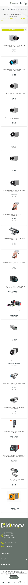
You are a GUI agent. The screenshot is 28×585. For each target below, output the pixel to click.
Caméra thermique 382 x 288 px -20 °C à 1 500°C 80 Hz (14, 93)
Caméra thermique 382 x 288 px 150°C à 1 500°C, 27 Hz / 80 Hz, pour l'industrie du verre (14, 142)
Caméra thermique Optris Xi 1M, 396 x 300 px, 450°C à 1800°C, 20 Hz (14, 384)
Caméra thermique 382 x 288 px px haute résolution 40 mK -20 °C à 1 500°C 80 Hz (14, 118)
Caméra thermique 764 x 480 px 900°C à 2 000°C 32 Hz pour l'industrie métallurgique (14, 46)
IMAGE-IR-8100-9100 (14, 291)
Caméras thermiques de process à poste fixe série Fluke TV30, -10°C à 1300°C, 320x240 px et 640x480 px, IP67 (14, 335)
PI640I (14, 170)
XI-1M (14, 387)
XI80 (14, 267)
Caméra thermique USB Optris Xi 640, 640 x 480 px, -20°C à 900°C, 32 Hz (14, 408)
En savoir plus (13, 574)
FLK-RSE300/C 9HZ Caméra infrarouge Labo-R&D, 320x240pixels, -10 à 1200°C (14, 504)
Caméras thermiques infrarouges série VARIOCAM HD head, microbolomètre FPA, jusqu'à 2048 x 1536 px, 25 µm (14, 360)
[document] (14, 575)
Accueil (6, 14)
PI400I (14, 98)
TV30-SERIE (14, 339)
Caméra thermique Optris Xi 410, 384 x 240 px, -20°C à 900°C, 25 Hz (14, 239)
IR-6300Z (14, 460)
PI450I (14, 122)
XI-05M (14, 484)
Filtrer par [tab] (12, 29)
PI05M (14, 50)
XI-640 (14, 412)
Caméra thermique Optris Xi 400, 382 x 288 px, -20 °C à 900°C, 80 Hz (14, 215)
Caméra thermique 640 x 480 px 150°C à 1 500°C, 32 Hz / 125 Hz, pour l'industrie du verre (14, 191)
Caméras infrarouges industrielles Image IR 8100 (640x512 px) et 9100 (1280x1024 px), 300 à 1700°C (14, 287)
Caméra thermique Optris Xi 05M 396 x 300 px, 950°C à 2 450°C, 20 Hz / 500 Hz (14, 480)
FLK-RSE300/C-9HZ (14, 508)
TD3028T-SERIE (14, 436)
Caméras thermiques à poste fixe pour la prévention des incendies (14, 432)
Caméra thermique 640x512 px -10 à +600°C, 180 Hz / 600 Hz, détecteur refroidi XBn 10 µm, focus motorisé (14, 456)
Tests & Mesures (16, 14)
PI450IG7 (14, 146)
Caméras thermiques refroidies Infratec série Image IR (14, 310)
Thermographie (12, 16)
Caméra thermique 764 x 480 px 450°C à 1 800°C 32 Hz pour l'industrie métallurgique (14, 70)
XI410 (14, 243)
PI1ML (14, 74)
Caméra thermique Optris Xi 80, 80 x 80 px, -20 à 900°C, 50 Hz (14, 263)
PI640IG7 (14, 194)
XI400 (14, 219)
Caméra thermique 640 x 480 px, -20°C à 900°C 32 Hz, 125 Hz (14, 167)
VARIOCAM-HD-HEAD (14, 363)
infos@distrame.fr (8, 546)
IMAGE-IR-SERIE (14, 315)
